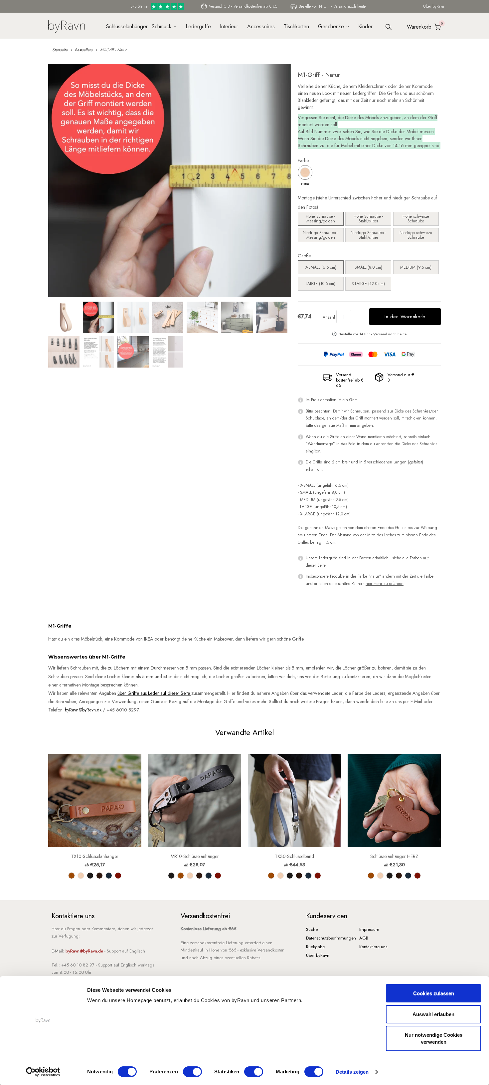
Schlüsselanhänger (124, 26)
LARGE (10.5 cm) (320, 284)
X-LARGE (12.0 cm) (368, 284)
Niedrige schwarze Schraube (416, 235)
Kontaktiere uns (373, 947)
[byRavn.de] (66, 25)
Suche (312, 929)
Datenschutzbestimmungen (331, 938)
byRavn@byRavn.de (84, 951)
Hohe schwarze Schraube (416, 218)
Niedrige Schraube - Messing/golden (320, 235)
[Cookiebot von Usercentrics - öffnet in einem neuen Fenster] (43, 1072)
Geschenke (331, 26)
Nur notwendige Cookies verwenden (433, 1038)
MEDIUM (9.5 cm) (415, 267)
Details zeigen (352, 1072)
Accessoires (261, 26)
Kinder (365, 26)
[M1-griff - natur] (169, 180)
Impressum (369, 929)
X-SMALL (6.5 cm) (320, 267)
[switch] (192, 1071)
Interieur (229, 26)
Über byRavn (433, 6)
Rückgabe (315, 947)
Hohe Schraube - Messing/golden (320, 218)
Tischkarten (296, 26)
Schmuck (161, 26)
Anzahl (329, 317)
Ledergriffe (198, 26)
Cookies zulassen (433, 993)
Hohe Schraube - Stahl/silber (368, 218)
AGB (363, 938)
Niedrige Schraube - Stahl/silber (368, 235)
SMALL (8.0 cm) (368, 267)
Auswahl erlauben (433, 1014)
